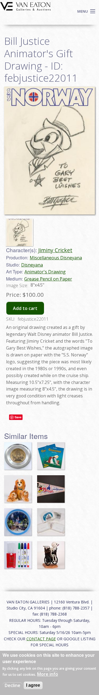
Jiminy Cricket (55, 250)
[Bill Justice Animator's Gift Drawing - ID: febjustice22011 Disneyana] (49, 150)
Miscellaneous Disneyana (56, 258)
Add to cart (25, 308)
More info (47, 674)
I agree (33, 685)
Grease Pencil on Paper (48, 279)
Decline (12, 685)
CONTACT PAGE (41, 638)
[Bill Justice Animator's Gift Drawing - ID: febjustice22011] (20, 230)
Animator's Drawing (45, 272)
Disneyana (32, 265)
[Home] (25, 6)
